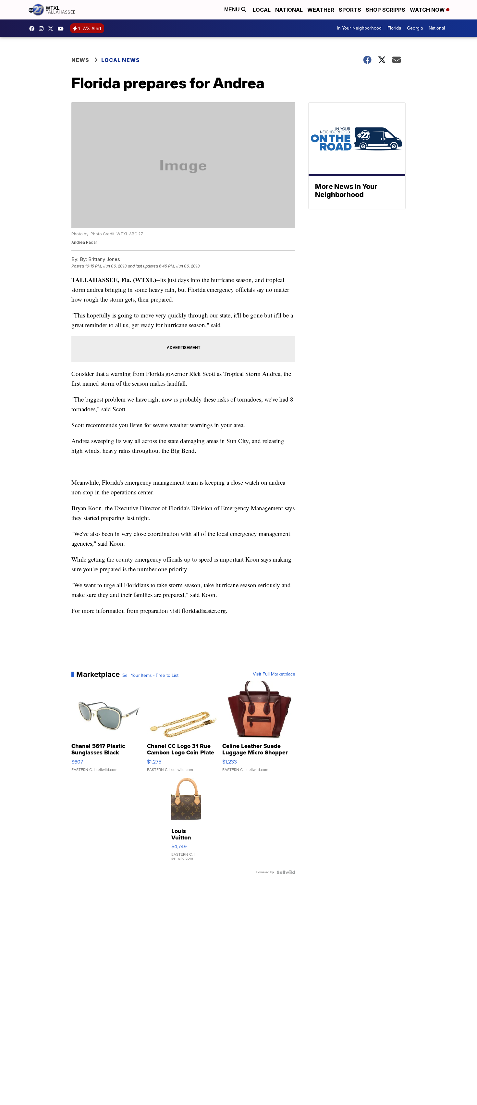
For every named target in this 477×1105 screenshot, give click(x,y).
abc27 (52, 28)
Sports (350, 9)
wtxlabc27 (43, 28)
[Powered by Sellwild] (285, 872)
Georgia (415, 28)
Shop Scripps (385, 9)
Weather (320, 9)
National (289, 9)
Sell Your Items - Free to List (150, 675)
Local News (120, 60)
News (80, 60)
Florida (394, 28)
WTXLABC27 (33, 28)
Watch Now (428, 9)
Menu (232, 9)
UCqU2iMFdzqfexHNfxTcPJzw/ (62, 28)
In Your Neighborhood (359, 28)
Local (262, 9)
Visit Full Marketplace (274, 674)
